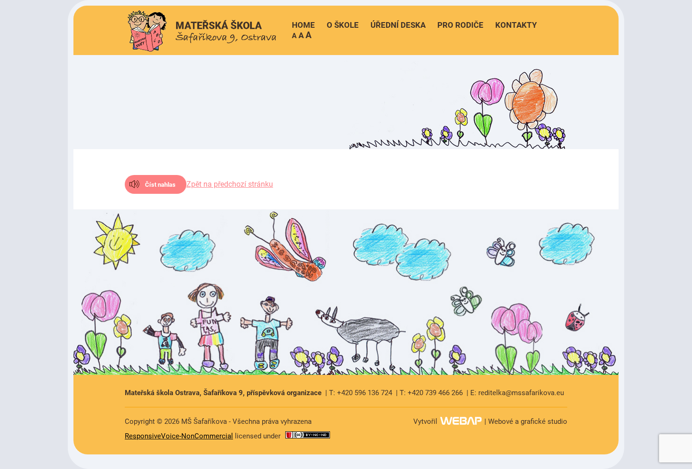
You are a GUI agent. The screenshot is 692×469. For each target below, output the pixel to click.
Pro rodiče (460, 25)
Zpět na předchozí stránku (229, 184)
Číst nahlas (160, 184)
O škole (343, 25)
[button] (302, 35)
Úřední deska (398, 25)
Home (303, 25)
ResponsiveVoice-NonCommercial (179, 436)
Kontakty (516, 25)
